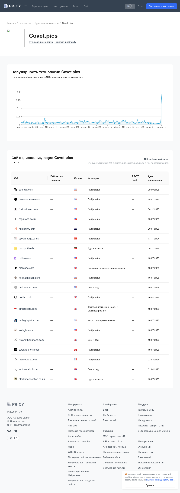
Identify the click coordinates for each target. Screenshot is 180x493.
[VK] (9, 431)
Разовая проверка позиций (82, 420)
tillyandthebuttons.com (31, 340)
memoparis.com (28, 359)
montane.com (26, 268)
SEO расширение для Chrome (154, 430)
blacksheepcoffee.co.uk (32, 379)
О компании (144, 446)
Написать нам (145, 452)
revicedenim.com (28, 209)
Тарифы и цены (40, 6)
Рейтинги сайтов (111, 457)
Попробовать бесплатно (161, 6)
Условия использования (150, 462)
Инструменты (61, 6)
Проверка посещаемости (81, 430)
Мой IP (71, 446)
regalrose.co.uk (27, 219)
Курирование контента (47, 23)
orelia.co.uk (25, 297)
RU (10, 437)
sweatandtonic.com (29, 349)
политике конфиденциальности (160, 479)
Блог (75, 6)
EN (15, 437)
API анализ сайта (112, 441)
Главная (11, 23)
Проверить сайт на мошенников (85, 457)
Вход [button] (140, 6)
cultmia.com (25, 258)
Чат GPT (72, 425)
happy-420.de (26, 248)
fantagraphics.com (29, 320)
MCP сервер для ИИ (114, 436)
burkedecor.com (28, 287)
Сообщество (109, 415)
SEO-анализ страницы (80, 415)
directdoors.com (28, 308)
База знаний (144, 457)
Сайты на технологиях (115, 462)
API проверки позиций (114, 446)
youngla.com (26, 189)
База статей (109, 420)
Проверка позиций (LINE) (151, 425)
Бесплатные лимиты (114, 467)
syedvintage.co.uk (29, 238)
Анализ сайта (75, 409)
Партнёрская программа (116, 452)
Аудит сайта (74, 436)
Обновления (144, 467)
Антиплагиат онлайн (79, 441)
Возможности (145, 415)
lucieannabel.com (28, 369)
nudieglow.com (27, 228)
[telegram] (15, 431)
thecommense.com (29, 199)
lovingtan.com (26, 330)
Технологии (25, 23)
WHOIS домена (76, 452)
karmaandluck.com (29, 277)
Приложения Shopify (65, 41)
